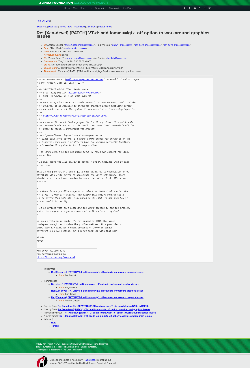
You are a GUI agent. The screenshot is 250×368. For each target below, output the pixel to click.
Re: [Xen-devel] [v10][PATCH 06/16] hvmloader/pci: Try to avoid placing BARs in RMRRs (103, 306)
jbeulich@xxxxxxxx (116, 58)
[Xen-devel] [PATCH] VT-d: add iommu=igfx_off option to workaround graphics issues (95, 284)
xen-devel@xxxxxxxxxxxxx (148, 45)
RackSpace (89, 360)
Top (39, 21)
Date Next (53, 26)
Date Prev (42, 26)
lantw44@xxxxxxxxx (122, 45)
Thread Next (78, 26)
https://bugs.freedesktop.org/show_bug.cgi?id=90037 (75, 115)
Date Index (91, 26)
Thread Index (104, 26)
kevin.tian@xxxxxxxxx (75, 48)
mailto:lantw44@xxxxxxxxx (84, 92)
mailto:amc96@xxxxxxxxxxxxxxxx (84, 79)
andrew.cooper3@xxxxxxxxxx (79, 45)
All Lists (46, 21)
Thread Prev (65, 26)
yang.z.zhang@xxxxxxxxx (78, 58)
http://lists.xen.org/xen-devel (56, 257)
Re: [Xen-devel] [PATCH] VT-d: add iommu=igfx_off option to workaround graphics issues (97, 272)
